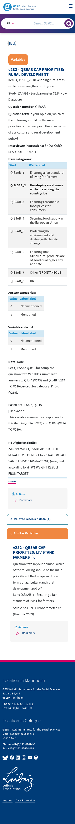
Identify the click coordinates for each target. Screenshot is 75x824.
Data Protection (25, 800)
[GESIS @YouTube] (30, 757)
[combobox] (37, 23)
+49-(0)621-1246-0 (23, 704)
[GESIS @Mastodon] (35, 757)
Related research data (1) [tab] (32, 519)
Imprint (7, 800)
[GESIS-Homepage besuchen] (19, 7)
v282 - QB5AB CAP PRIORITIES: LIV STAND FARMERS (34, 552)
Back (12, 43)
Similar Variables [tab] (26, 533)
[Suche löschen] (61, 22)
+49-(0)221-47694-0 (23, 744)
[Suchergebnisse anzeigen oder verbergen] (68, 23)
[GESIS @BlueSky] (5, 757)
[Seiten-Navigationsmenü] (70, 6)
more (12, 481)
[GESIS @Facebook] (12, 757)
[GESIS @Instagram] (24, 757)
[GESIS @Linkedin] (18, 757)
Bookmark (25, 500)
